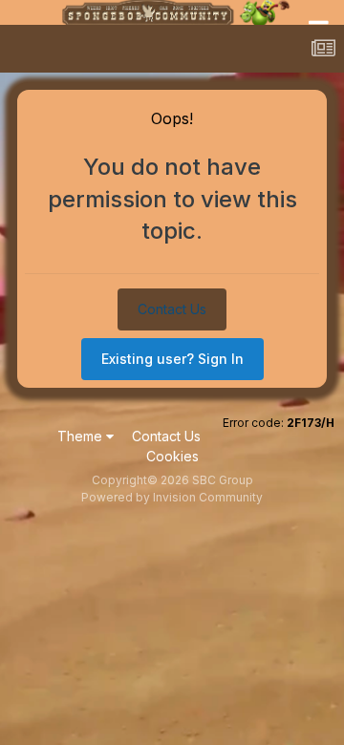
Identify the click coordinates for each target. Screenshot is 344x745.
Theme (81, 436)
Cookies (172, 456)
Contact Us (172, 309)
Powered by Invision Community (172, 497)
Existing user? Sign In (172, 359)
